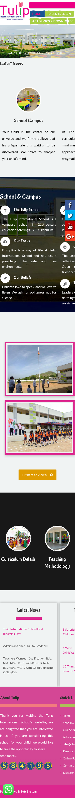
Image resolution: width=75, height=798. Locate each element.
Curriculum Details (18, 559)
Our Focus (22, 240)
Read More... (8, 756)
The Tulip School (26, 209)
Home (36, 14)
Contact (68, 765)
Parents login (59, 14)
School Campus (28, 120)
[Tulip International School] (14, 11)
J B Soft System (26, 791)
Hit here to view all (35, 475)
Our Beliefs (22, 277)
